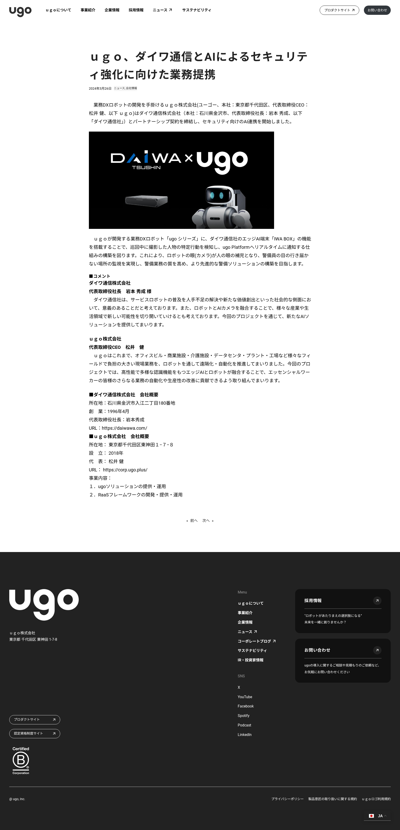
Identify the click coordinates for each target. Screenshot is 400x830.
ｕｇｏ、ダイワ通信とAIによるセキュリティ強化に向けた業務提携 (198, 65)
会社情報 (131, 88)
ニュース (119, 88)
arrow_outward (377, 600)
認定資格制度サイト (28, 733)
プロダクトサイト (337, 10)
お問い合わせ (377, 10)
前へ (194, 520)
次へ (206, 520)
